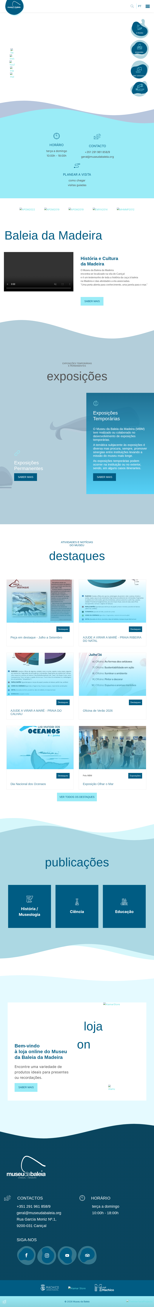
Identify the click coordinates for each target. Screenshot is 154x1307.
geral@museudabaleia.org (97, 156)
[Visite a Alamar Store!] (77, 1288)
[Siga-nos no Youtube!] (67, 1255)
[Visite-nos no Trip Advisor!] (87, 1255)
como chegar (77, 180)
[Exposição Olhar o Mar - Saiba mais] (112, 747)
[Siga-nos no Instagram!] (47, 1255)
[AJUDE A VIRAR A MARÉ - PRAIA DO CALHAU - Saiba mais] (40, 674)
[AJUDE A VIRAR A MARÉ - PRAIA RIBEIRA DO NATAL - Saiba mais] (112, 601)
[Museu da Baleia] (15, 16)
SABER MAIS (25, 477)
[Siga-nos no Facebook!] (26, 1255)
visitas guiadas (77, 185)
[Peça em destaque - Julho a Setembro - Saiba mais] (40, 601)
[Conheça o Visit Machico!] (104, 1290)
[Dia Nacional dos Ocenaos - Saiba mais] (40, 747)
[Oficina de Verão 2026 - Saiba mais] (112, 674)
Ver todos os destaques (76, 797)
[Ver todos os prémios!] (27, 209)
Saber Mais (26, 1087)
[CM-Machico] (49, 1290)
